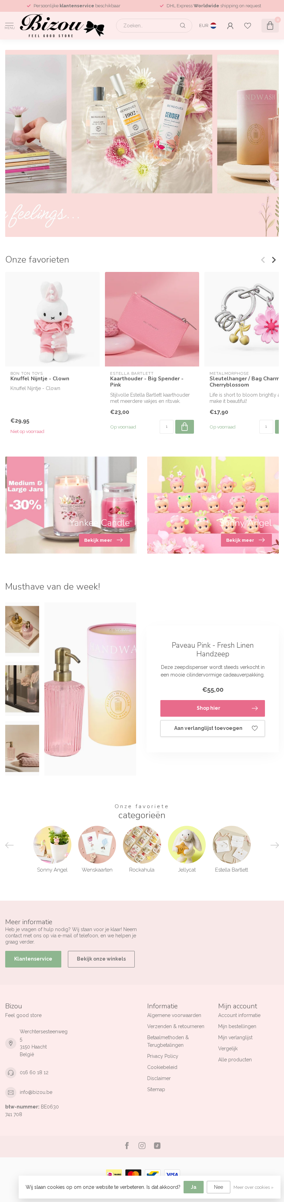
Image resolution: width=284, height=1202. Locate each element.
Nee (218, 1187)
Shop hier (208, 708)
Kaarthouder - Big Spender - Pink (147, 381)
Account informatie (239, 1015)
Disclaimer (159, 1078)
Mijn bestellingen (237, 1026)
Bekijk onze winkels (101, 959)
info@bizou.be (36, 1092)
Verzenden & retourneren (175, 1026)
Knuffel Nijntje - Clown (39, 378)
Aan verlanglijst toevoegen (208, 728)
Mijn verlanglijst (235, 1037)
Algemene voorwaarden (174, 1015)
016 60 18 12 (34, 1072)
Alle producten (235, 1059)
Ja (193, 1187)
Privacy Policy (162, 1056)
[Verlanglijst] (247, 26)
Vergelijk (228, 1048)
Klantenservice (33, 959)
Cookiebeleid (162, 1067)
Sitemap (156, 1089)
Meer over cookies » (253, 1187)
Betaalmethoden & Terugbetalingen (168, 1041)
